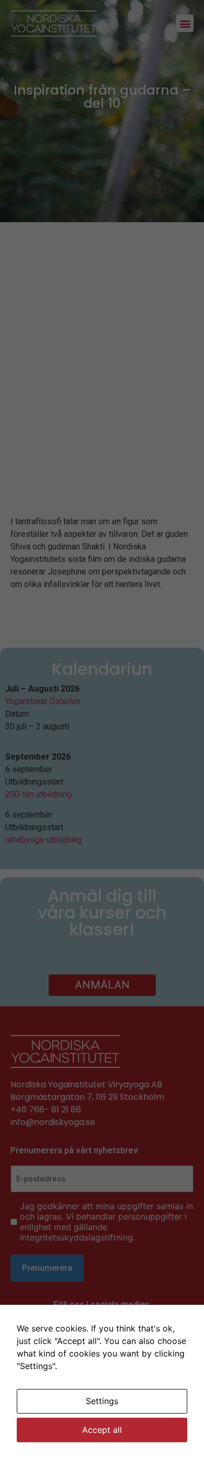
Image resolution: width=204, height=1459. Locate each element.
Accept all (102, 1429)
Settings (102, 1401)
